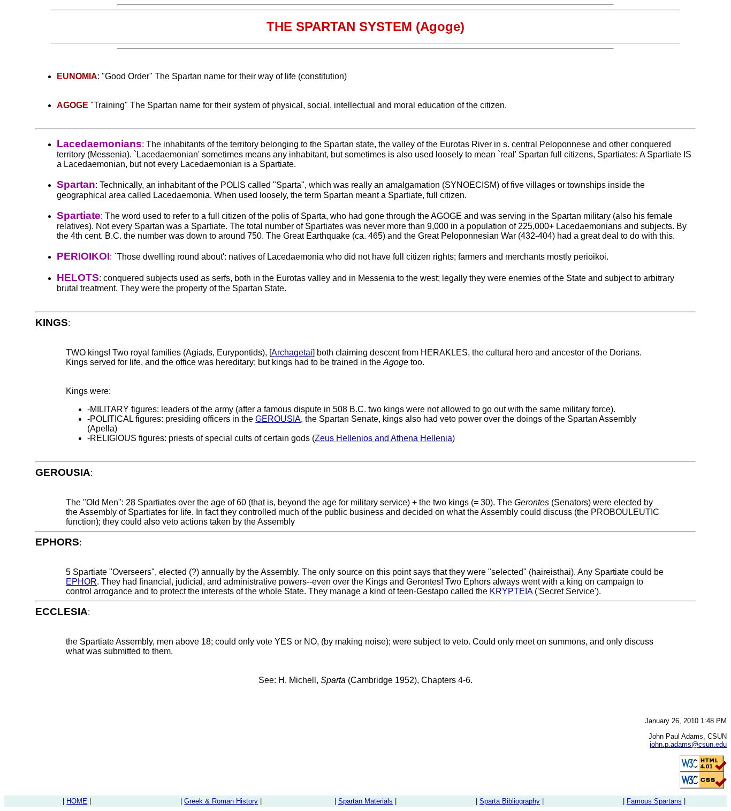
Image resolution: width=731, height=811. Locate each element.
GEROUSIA (278, 418)
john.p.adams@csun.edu (688, 744)
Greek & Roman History (221, 801)
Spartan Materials (365, 801)
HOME (76, 801)
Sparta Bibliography (509, 801)
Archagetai (292, 352)
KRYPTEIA (511, 591)
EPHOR (81, 581)
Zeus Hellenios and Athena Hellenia (383, 438)
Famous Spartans (654, 801)
